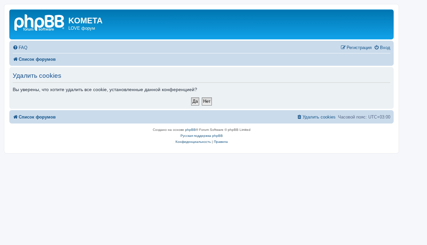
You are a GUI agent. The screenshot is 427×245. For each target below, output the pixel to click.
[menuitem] (20, 47)
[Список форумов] (39, 22)
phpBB (190, 130)
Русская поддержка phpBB (201, 136)
